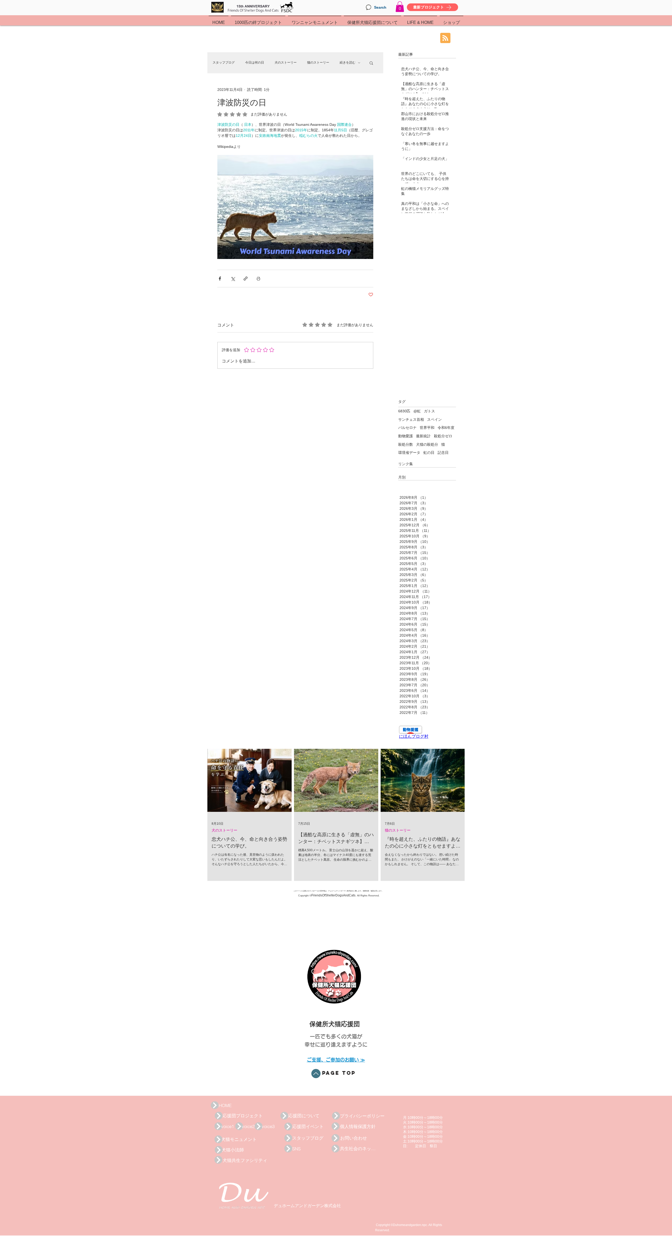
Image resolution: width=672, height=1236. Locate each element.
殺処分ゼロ (443, 436)
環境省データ (409, 452)
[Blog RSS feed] (445, 38)
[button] (399, 6)
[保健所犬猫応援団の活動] (215, 1105)
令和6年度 (446, 427)
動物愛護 (405, 436)
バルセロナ (407, 427)
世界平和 (427, 427)
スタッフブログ (224, 62)
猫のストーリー (318, 62)
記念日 (443, 452)
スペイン (434, 419)
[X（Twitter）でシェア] (232, 278)
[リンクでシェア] (245, 278)
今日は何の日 (254, 62)
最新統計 (423, 436)
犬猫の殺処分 (427, 444)
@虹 (417, 411)
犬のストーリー (286, 62)
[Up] (316, 1073)
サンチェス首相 (411, 419)
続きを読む (347, 62)
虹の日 (428, 452)
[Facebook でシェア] (219, 278)
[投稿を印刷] (258, 278)
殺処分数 (405, 444)
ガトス (429, 411)
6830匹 (404, 411)
